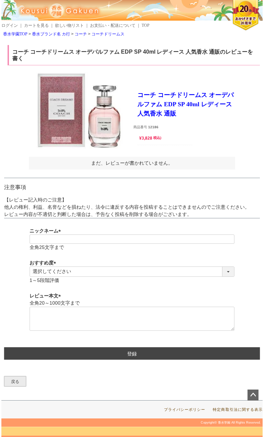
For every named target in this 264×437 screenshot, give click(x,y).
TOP (146, 25)
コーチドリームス (107, 34)
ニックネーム (46, 230)
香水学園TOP (15, 34)
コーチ (81, 34)
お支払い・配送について (112, 25)
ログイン (9, 25)
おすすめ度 (44, 262)
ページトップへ (253, 395)
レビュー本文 (46, 295)
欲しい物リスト (69, 25)
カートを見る (36, 25)
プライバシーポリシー (185, 409)
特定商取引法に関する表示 (238, 409)
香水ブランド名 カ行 (51, 34)
